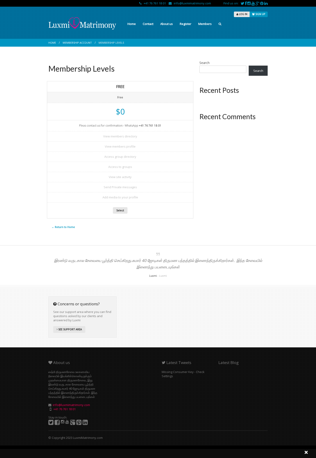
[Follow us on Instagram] (249, 3)
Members (205, 24)
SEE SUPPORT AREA (70, 329)
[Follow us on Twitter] (243, 3)
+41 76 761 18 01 (154, 3)
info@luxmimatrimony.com (191, 3)
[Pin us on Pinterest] (262, 3)
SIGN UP (260, 14)
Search (204, 63)
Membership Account (77, 42)
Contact (148, 24)
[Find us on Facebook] (246, 3)
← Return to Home (63, 227)
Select (120, 210)
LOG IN (242, 14)
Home (131, 24)
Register (185, 24)
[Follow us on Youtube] (253, 3)
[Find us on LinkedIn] (266, 3)
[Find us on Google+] (258, 3)
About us (166, 24)
